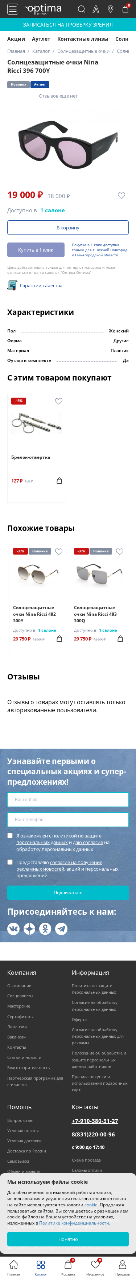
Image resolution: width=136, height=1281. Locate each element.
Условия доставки (24, 1140)
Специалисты (20, 995)
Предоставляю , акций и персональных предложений (67, 869)
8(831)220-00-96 (93, 1134)
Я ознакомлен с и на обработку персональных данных (63, 842)
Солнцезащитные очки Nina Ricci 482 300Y (34, 614)
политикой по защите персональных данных (59, 839)
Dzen (29, 929)
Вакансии (16, 1037)
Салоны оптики (87, 1170)
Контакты (16, 1047)
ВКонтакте (13, 929)
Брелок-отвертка (30, 457)
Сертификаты (20, 1016)
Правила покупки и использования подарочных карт (100, 1083)
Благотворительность (28, 1067)
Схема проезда (86, 1160)
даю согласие (88, 842)
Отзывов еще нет (58, 95)
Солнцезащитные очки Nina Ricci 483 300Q (95, 614)
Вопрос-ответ (20, 1120)
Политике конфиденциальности (74, 1223)
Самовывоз (18, 1161)
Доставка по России (26, 1151)
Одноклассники (45, 929)
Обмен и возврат (24, 1171)
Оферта (79, 1019)
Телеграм (61, 929)
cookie (91, 1205)
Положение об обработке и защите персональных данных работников (99, 1059)
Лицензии (17, 1026)
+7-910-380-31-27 (95, 1120)
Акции (16, 38)
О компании (19, 985)
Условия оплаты (22, 1130)
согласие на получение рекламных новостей (59, 865)
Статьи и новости (24, 1057)
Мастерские (18, 1006)
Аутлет (41, 38)
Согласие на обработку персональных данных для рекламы (98, 1036)
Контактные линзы (82, 38)
